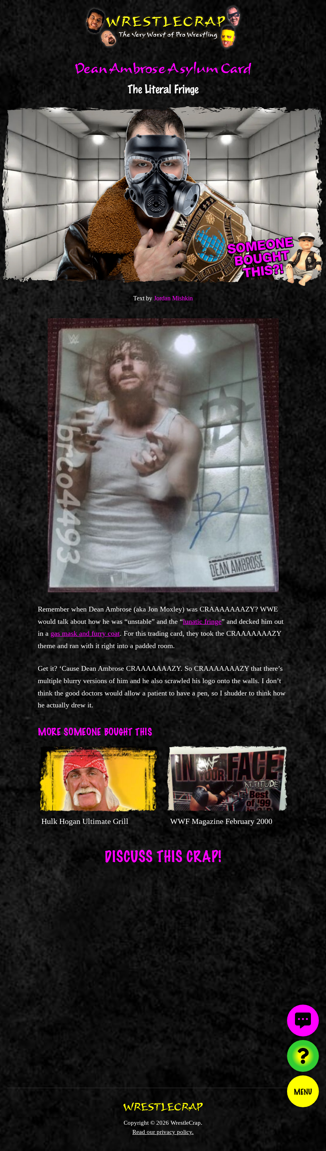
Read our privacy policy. (163, 1131)
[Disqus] (163, 970)
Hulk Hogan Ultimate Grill (84, 821)
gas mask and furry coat (85, 633)
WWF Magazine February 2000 (221, 821)
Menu (303, 1091)
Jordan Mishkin (173, 298)
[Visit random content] (303, 1056)
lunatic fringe (202, 621)
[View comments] (303, 1020)
